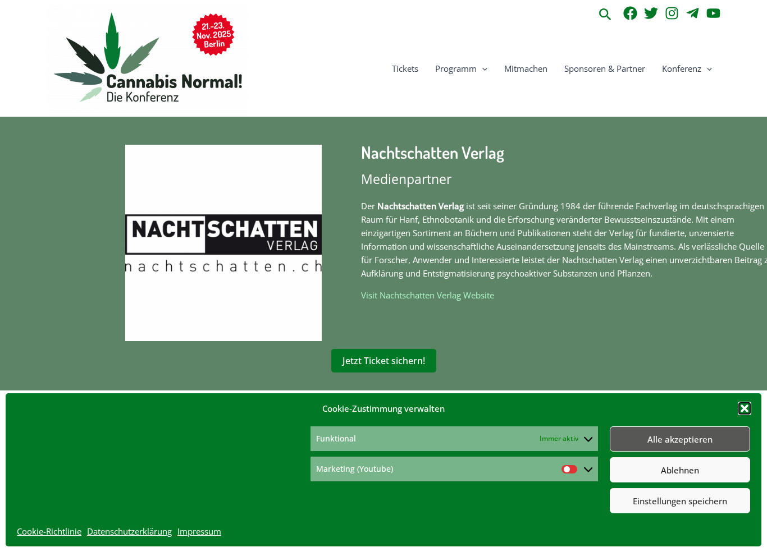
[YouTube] (713, 13)
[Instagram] (672, 13)
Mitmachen (525, 68)
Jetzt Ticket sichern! (384, 361)
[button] (744, 408)
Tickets (405, 68)
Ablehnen (680, 470)
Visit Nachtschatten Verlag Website (427, 295)
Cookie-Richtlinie (49, 531)
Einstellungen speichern (680, 501)
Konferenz (681, 68)
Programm (456, 68)
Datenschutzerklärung (129, 531)
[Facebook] (630, 13)
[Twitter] (651, 13)
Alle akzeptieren (680, 439)
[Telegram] (693, 13)
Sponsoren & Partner (604, 68)
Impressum (199, 531)
